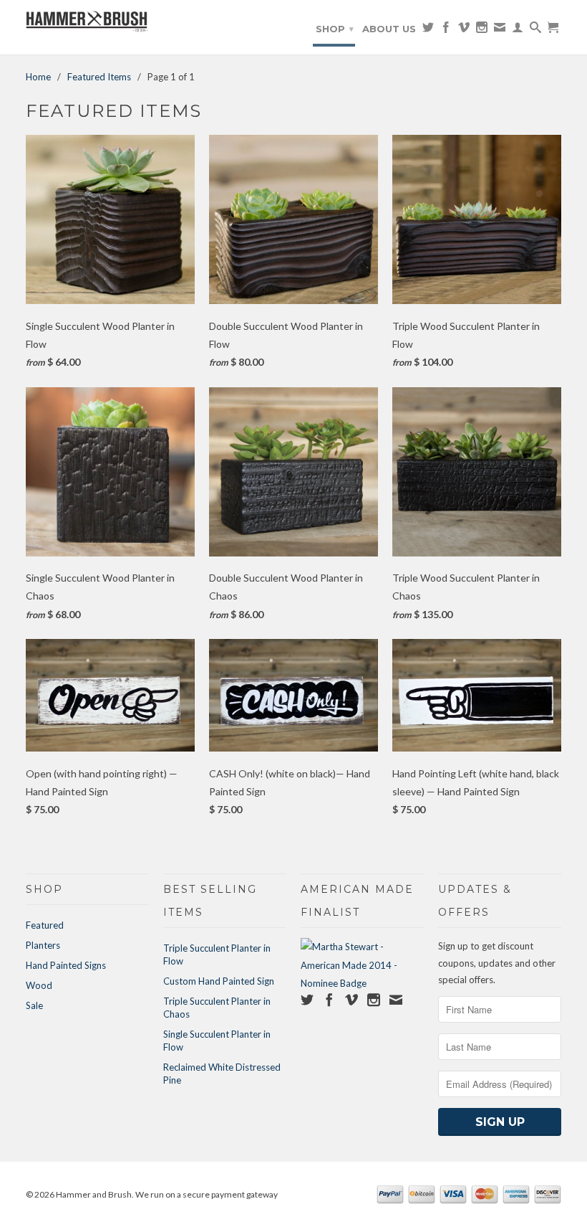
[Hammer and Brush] (87, 23)
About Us (389, 28)
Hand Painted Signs (66, 965)
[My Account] (517, 30)
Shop (335, 28)
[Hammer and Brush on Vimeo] (464, 30)
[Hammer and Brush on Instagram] (481, 30)
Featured (45, 925)
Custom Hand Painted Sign (218, 981)
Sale (34, 1005)
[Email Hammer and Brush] (499, 30)
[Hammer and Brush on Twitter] (428, 30)
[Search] (535, 30)
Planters (43, 945)
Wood (39, 985)
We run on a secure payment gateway (206, 1194)
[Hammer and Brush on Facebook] (446, 30)
